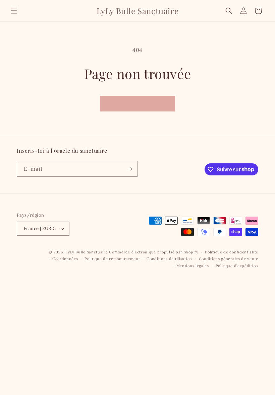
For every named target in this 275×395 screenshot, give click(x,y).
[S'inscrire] (129, 169)
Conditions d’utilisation (169, 258)
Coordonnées (65, 258)
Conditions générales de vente (228, 258)
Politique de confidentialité (231, 252)
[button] (14, 10)
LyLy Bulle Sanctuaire (87, 252)
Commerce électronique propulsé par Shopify (153, 252)
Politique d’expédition (237, 265)
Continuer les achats (137, 103)
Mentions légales (192, 265)
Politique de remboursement (112, 258)
